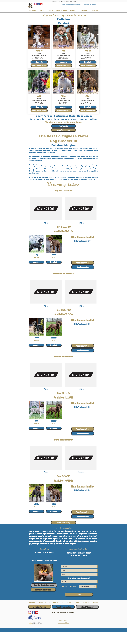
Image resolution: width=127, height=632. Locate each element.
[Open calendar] (94, 586)
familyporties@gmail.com (73, 4)
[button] (82, 267)
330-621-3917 (93, 4)
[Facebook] (38, 4)
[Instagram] (35, 4)
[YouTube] (41, 4)
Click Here (51, 152)
